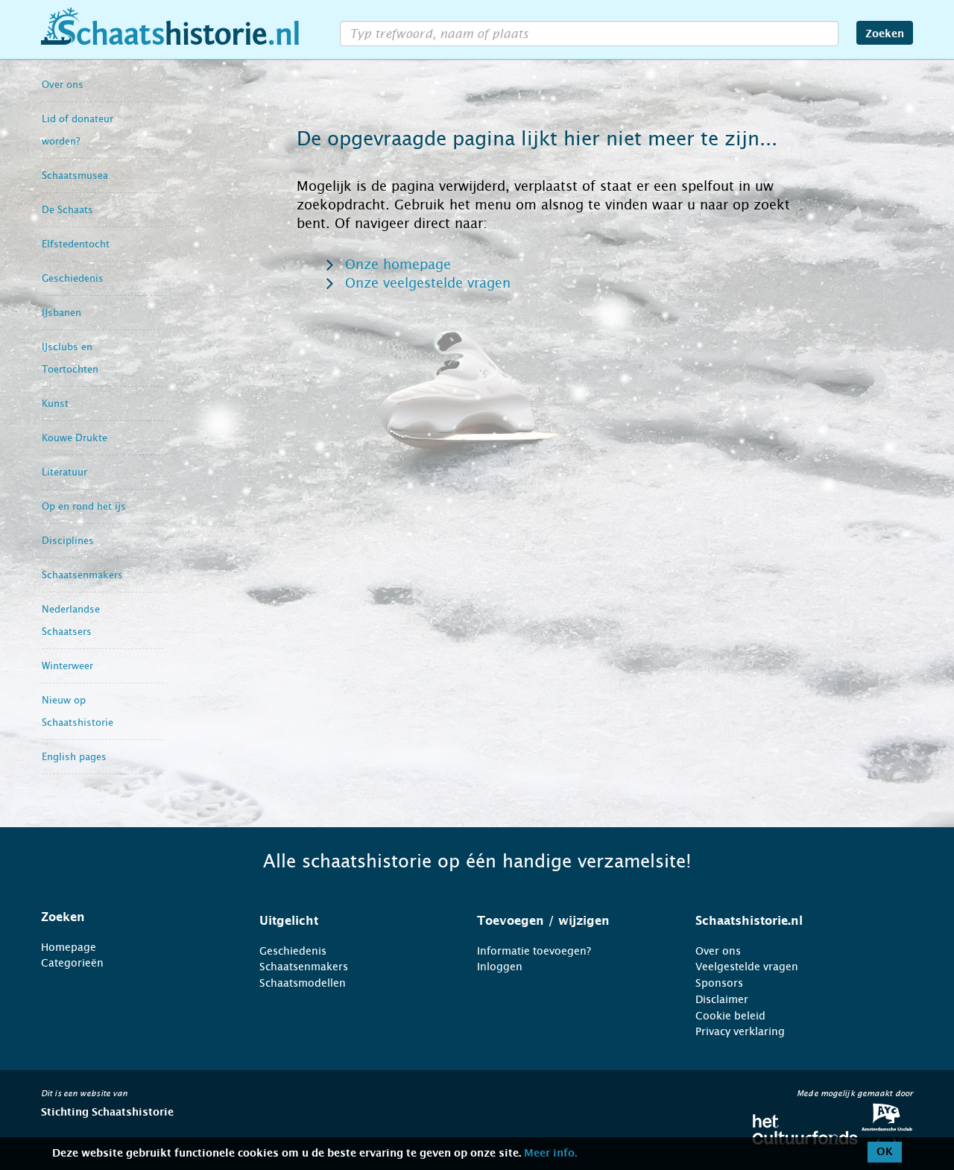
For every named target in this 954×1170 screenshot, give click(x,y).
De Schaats (67, 209)
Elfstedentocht (76, 244)
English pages (74, 756)
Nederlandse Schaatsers (71, 620)
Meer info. (550, 1153)
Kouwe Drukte (74, 437)
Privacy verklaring (740, 1031)
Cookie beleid (730, 1016)
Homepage (68, 947)
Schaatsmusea (75, 175)
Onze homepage (398, 264)
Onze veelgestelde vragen (428, 283)
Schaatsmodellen (302, 983)
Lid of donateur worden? (77, 130)
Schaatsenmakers (82, 575)
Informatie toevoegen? (534, 951)
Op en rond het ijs (84, 506)
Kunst (55, 403)
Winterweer (67, 665)
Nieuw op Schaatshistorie (77, 711)
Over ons (62, 84)
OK (884, 1152)
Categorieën (72, 963)
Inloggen (499, 967)
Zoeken (884, 34)
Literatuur (64, 472)
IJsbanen (61, 312)
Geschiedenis (73, 278)
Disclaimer (721, 999)
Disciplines (68, 540)
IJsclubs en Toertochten (70, 358)
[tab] (131, 917)
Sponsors (719, 983)
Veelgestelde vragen (746, 967)
